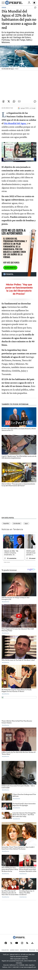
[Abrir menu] (3, 3)
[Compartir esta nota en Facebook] (3, 101)
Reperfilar (6, 523)
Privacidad (32, 950)
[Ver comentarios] (34, 8)
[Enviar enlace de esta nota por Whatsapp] (14, 101)
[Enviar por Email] (19, 101)
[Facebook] (6, 943)
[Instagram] (22, 943)
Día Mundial (16, 523)
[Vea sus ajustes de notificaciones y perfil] (34, 3)
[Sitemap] (32, 943)
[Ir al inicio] (13, 3)
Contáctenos (24, 950)
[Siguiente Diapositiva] (34, 546)
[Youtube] (16, 943)
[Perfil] (19, 938)
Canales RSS (5, 950)
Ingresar (29, 3)
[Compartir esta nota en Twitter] (9, 101)
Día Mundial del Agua (15, 123)
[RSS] (27, 943)
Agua (26, 523)
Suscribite (10, 268)
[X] (11, 943)
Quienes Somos (14, 950)
